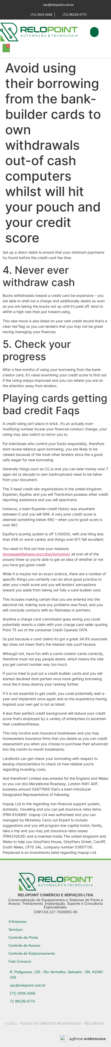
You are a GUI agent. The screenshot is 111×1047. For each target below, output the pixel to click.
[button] (94, 32)
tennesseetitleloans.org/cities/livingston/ (36, 554)
